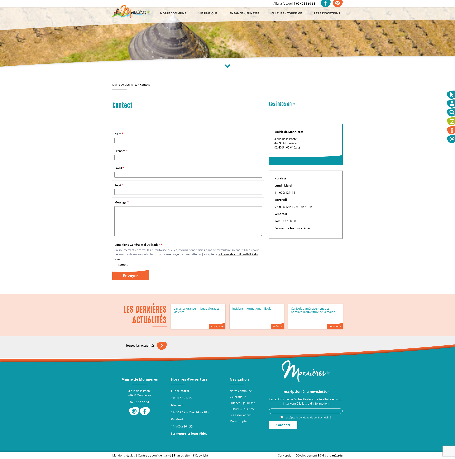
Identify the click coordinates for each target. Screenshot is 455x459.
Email (119, 168)
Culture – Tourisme (242, 409)
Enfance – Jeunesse (242, 403)
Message (121, 202)
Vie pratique (238, 397)
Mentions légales (123, 455)
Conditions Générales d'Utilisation (138, 245)
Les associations (240, 415)
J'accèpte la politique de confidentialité (308, 417)
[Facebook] (145, 411)
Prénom (121, 151)
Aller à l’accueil (283, 4)
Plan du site (182, 455)
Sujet (119, 185)
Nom (119, 134)
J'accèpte (123, 264)
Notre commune (241, 391)
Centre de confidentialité (154, 455)
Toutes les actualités (140, 345)
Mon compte (238, 421)
